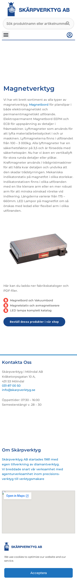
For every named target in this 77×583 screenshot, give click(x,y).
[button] (6, 35)
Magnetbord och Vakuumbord (31, 300)
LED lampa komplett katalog (31, 310)
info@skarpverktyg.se (18, 390)
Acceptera (38, 573)
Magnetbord (39, 104)
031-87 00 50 (11, 385)
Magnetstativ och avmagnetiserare (34, 305)
